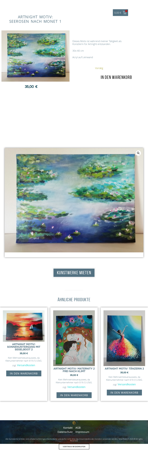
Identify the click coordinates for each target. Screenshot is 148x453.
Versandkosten (26, 365)
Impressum (82, 432)
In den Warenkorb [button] (24, 373)
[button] (138, 153)
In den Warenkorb (116, 77)
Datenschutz (65, 432)
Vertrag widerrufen (74, 446)
